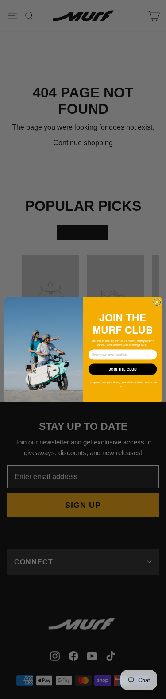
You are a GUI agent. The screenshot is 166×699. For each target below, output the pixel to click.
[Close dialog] (156, 301)
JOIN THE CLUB (122, 368)
